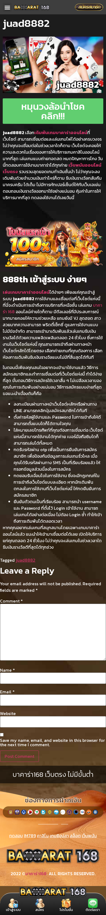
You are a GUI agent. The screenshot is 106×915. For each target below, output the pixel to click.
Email (7, 692)
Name (7, 670)
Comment (11, 601)
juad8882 (25, 560)
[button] (7, 7)
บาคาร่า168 (35, 873)
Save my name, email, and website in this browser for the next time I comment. (52, 742)
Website (8, 713)
